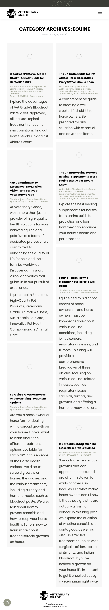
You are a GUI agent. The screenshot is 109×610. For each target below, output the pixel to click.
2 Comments (36, 96)
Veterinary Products (84, 91)
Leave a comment (89, 94)
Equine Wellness (34, 88)
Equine (30, 86)
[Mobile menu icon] (100, 13)
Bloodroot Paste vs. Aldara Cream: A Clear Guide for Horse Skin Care (28, 78)
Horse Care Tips (82, 88)
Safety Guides (66, 91)
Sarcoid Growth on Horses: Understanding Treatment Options (28, 398)
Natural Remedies (19, 91)
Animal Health (66, 86)
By (13, 96)
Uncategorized (66, 196)
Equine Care (40, 86)
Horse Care (70, 191)
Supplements (87, 193)
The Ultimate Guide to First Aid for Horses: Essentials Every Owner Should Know (77, 78)
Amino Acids (65, 189)
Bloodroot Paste (18, 86)
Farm (71, 88)
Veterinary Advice (83, 196)
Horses (76, 193)
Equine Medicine (18, 88)
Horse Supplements (71, 192)
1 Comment (85, 455)
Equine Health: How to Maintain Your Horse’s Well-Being (78, 282)
